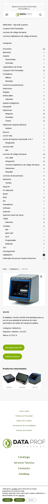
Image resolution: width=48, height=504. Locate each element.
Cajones (6, 56)
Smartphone (8, 204)
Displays (6, 92)
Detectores (7, 88)
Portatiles (9, 117)
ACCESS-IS (13, 335)
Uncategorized (9, 251)
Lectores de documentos (13, 176)
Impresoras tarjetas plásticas (14, 124)
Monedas (9, 81)
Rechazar (19, 500)
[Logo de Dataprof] (24, 447)
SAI (4, 201)
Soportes (6, 211)
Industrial (9, 99)
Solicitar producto (12, 356)
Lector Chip (7, 135)
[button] (7, 14)
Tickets (8, 121)
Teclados (6, 226)
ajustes (21, 495)
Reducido (9, 244)
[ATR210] (9, 378)
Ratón (5, 194)
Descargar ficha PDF (13, 347)
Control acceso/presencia (13, 85)
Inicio (5, 269)
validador (15, 331)
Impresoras (7, 110)
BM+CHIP (9, 233)
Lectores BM (8, 146)
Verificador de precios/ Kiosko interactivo (19, 258)
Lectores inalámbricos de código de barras (20, 36)
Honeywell (7, 106)
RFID (5, 197)
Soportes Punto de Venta (13, 215)
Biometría (7, 52)
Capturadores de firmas (12, 67)
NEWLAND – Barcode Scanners (15, 25)
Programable (10, 240)
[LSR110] (34, 378)
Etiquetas (9, 114)
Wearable (9, 172)
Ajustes (31, 500)
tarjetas (8, 128)
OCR (7, 237)
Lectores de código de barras (14, 32)
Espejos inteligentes (11, 103)
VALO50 (23, 331)
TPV (4, 248)
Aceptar (7, 500)
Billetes (8, 77)
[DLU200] (22, 378)
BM (6, 150)
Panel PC (6, 187)
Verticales (9, 63)
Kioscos (6, 132)
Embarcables (8, 95)
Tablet (5, 218)
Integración (10, 143)
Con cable (9, 157)
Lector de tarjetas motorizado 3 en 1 (18, 139)
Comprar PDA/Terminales (13, 28)
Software (6, 208)
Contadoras (7, 74)
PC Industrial (8, 190)
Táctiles (8, 183)
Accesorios (7, 49)
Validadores (7, 255)
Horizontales (10, 59)
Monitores (7, 179)
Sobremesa (9, 168)
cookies (14, 489)
